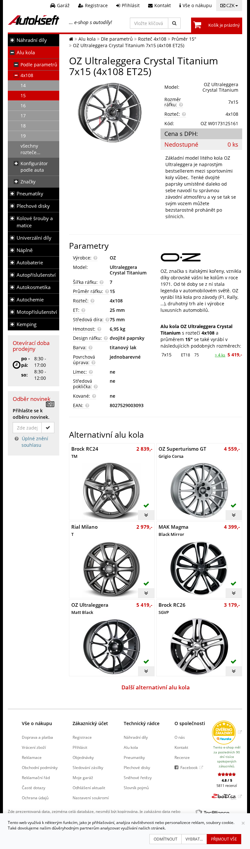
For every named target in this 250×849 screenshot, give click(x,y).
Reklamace (32, 757)
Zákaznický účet (90, 723)
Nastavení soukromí (91, 797)
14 (23, 85)
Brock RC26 (172, 608)
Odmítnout (165, 839)
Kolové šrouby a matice (35, 222)
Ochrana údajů (35, 797)
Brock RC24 (84, 452)
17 (23, 116)
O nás (179, 737)
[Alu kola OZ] (201, 257)
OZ (113, 258)
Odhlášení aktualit (89, 787)
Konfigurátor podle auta (34, 166)
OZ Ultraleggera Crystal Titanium (220, 87)
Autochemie (30, 299)
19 (23, 136)
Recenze (182, 757)
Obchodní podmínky (40, 767)
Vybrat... (194, 839)
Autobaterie (30, 262)
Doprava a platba (37, 737)
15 (23, 95)
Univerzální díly (34, 237)
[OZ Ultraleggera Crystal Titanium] (110, 112)
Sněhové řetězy (138, 777)
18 (23, 126)
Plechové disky (33, 206)
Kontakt (181, 747)
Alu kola (26, 52)
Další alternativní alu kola (155, 687)
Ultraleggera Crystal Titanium (128, 270)
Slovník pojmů (136, 787)
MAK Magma (173, 530)
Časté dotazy (33, 787)
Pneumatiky (30, 193)
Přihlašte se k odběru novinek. (31, 413)
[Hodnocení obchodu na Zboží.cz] (227, 796)
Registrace (82, 737)
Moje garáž (83, 777)
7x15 (166, 355)
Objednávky (83, 757)
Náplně (25, 250)
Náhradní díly (32, 40)
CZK (230, 5)
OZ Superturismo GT (182, 452)
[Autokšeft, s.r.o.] (33, 20)
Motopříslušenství (37, 312)
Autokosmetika (33, 287)
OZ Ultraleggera (89, 608)
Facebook (189, 767)
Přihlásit (80, 747)
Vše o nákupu (37, 723)
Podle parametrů (39, 64)
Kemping (26, 324)
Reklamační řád (36, 777)
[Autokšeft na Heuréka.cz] (227, 732)
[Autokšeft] (71, 39)
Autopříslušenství (36, 275)
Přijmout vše (224, 839)
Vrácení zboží (34, 747)
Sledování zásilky (88, 767)
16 (23, 105)
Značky (28, 182)
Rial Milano (84, 530)
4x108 (27, 75)
